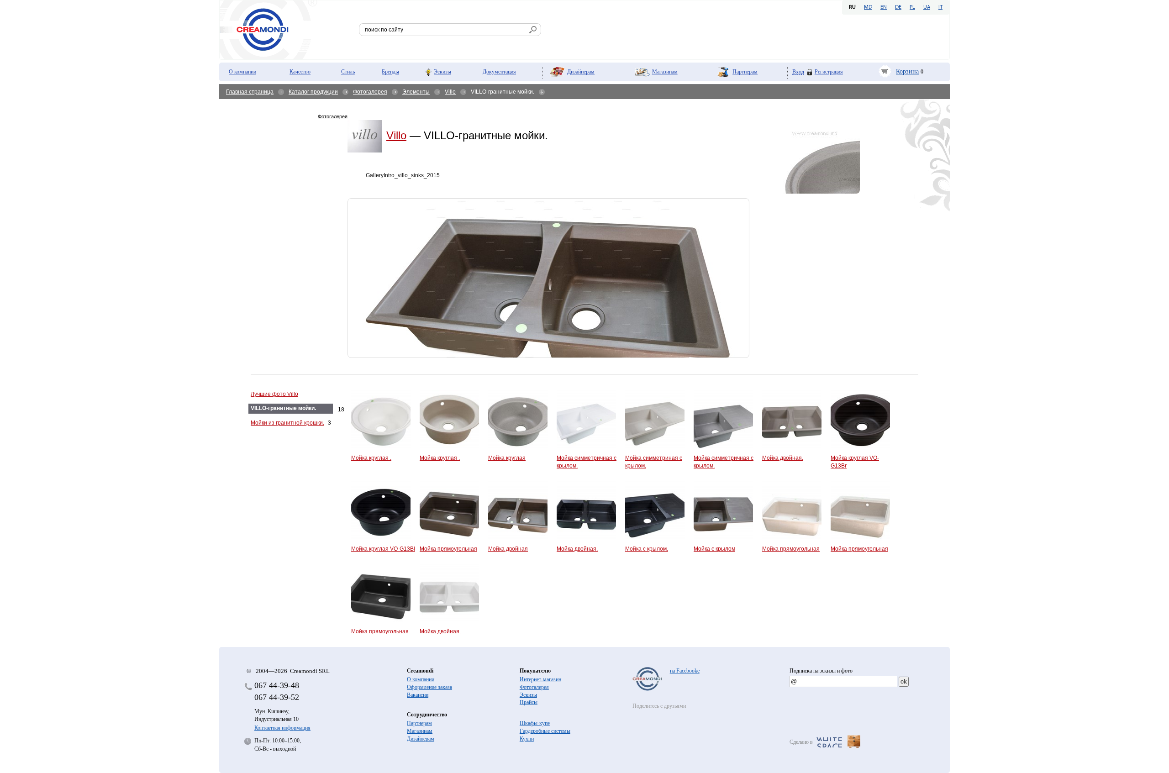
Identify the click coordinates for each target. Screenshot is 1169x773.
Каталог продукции (313, 92)
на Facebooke (685, 671)
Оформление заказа (429, 687)
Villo (450, 92)
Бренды (390, 71)
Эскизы (442, 71)
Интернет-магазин (540, 679)
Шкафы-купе (535, 723)
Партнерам (745, 71)
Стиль (348, 71)
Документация (499, 71)
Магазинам (665, 71)
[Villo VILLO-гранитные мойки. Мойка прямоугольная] (326, 177)
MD (868, 7)
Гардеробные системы (545, 731)
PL (912, 7)
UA (926, 7)
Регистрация (829, 71)
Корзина (907, 71)
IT (940, 7)
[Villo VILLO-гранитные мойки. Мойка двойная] (548, 278)
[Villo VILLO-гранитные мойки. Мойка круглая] (807, 159)
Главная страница (250, 92)
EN (883, 7)
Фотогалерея (370, 92)
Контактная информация (282, 728)
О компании (242, 71)
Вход (798, 72)
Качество (300, 71)
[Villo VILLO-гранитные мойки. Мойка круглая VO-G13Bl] (283, 471)
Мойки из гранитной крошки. (287, 423)
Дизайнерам (581, 71)
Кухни (527, 739)
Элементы (416, 92)
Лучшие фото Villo (274, 394)
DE (898, 7)
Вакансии (417, 695)
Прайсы (528, 702)
